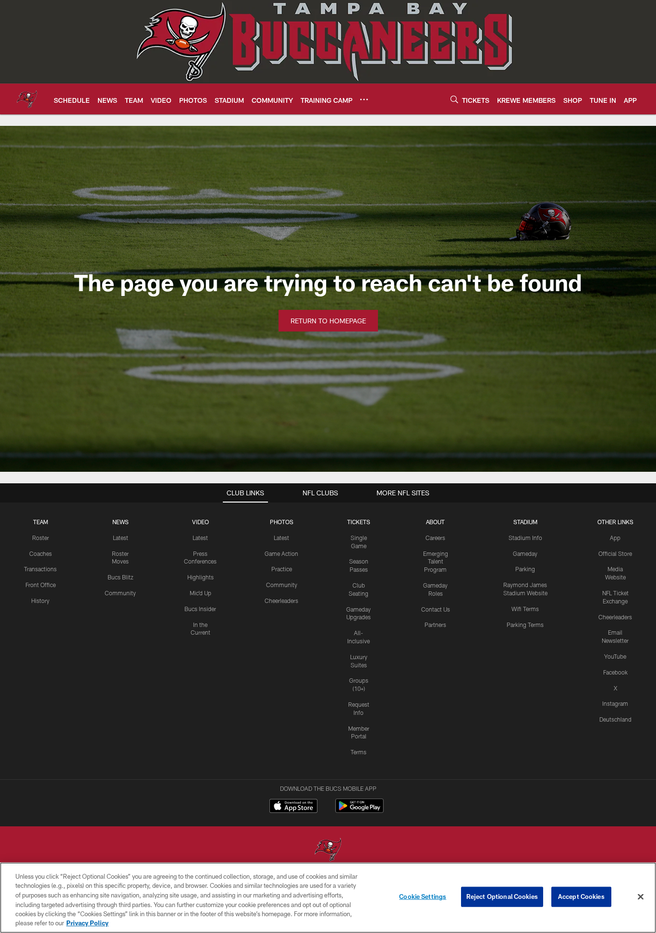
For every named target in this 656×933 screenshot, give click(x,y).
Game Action (281, 553)
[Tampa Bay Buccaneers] (328, 850)
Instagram (615, 703)
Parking (525, 568)
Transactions (40, 568)
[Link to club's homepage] (26, 98)
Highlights (200, 577)
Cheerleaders (281, 600)
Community (120, 592)
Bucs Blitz (121, 577)
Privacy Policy (87, 923)
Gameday (525, 553)
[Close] (640, 897)
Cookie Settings (422, 896)
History (40, 600)
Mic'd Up (200, 592)
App (615, 537)
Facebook (615, 672)
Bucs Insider (200, 608)
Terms (358, 752)
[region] (328, 897)
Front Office (40, 584)
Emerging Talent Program (435, 561)
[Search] (454, 99)
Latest (120, 537)
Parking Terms (525, 624)
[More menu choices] (364, 99)
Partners (435, 624)
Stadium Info (525, 537)
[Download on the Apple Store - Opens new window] (293, 807)
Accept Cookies (581, 896)
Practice (281, 568)
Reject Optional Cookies (502, 896)
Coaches (40, 553)
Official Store (615, 553)
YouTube (615, 656)
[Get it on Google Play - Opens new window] (359, 811)
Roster (40, 537)
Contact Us (435, 609)
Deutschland (615, 719)
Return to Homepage (328, 321)
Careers (435, 537)
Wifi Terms (525, 608)
